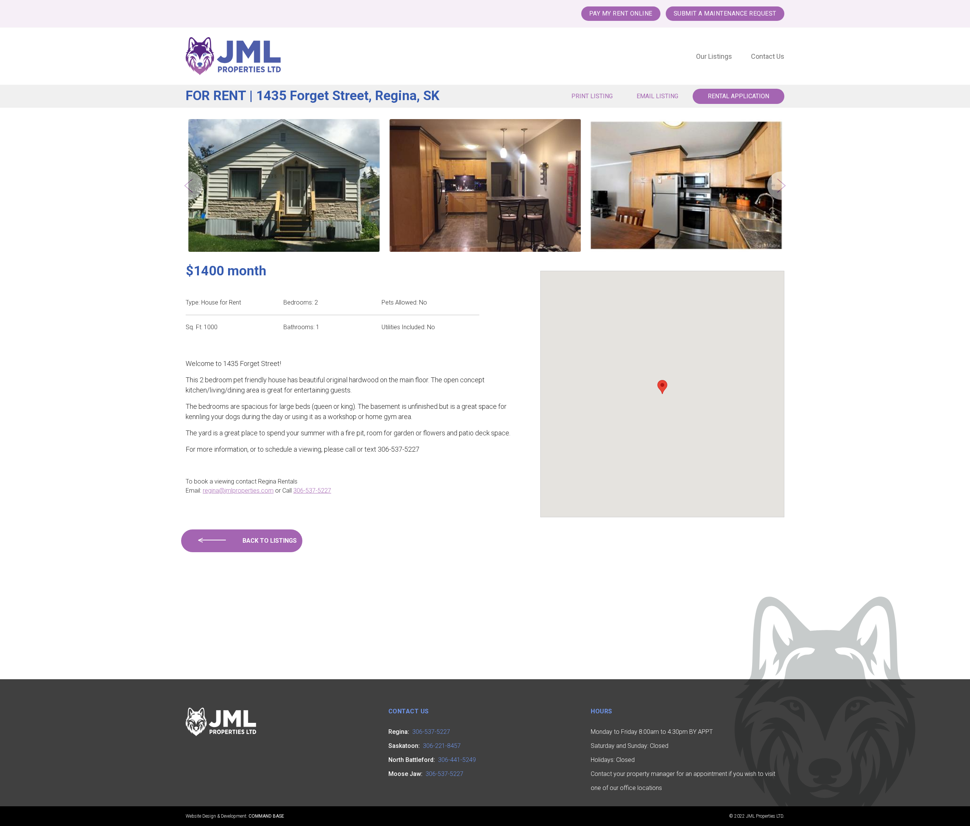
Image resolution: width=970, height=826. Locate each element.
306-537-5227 (312, 490)
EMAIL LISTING (657, 96)
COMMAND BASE (266, 816)
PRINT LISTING (592, 96)
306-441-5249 (457, 759)
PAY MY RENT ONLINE (620, 13)
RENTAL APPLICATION (738, 96)
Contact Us (767, 56)
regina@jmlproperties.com (238, 490)
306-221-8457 (442, 745)
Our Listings (714, 56)
